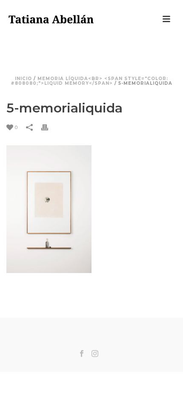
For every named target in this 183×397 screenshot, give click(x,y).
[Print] (49, 127)
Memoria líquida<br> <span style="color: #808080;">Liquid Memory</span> (89, 81)
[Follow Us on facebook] (81, 354)
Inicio (23, 78)
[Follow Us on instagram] (95, 354)
